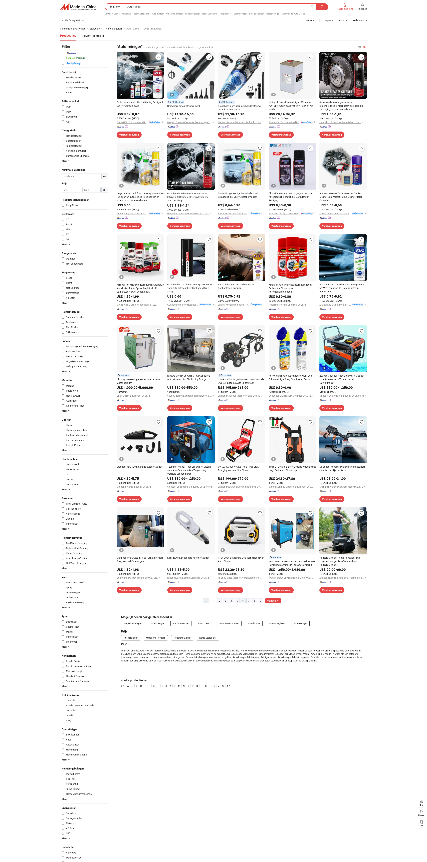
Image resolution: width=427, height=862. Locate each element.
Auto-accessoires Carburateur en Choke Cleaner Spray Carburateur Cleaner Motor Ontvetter (340, 197)
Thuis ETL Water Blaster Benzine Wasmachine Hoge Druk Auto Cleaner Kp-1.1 (292, 468)
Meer (124, 643)
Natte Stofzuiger (209, 13)
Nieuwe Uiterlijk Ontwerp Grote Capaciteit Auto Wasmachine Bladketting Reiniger (188, 377)
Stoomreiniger (240, 13)
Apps (341, 20)
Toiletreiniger (225, 13)
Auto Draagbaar (277, 623)
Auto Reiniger (158, 13)
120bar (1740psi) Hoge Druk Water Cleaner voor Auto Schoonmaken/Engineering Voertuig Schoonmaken (189, 470)
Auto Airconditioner (229, 623)
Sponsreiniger (157, 623)
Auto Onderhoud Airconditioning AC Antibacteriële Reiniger (236, 286)
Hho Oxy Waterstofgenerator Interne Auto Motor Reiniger (138, 381)
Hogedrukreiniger (141, 13)
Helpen (327, 20)
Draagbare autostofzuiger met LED (185, 106)
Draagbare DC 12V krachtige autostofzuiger (139, 466)
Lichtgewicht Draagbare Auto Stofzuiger (188, 557)
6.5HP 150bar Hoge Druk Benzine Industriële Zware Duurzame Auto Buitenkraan (241, 381)
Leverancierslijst (93, 36)
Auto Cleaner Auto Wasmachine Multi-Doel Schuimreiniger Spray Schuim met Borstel (290, 377)
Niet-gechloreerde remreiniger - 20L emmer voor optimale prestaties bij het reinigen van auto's (291, 106)
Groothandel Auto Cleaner (293, 13)
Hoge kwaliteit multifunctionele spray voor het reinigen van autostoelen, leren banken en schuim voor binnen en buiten (140, 197)
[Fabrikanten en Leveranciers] (78, 6)
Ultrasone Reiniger (174, 13)
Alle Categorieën (73, 20)
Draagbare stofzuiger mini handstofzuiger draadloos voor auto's (239, 107)
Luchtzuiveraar (181, 623)
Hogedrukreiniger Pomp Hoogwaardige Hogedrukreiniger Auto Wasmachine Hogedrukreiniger (339, 561)
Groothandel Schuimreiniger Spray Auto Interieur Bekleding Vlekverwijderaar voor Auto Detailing (188, 197)
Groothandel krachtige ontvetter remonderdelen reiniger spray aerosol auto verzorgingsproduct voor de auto (341, 106)
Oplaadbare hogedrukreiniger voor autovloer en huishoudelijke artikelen (342, 468)
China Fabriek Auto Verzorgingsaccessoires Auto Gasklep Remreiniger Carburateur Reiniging (291, 197)
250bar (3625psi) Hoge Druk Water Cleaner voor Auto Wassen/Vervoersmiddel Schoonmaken (341, 379)
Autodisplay (254, 623)
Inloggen (362, 8)
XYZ (229, 685)
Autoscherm (203, 623)
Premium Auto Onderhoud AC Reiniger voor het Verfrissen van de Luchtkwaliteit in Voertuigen (341, 288)
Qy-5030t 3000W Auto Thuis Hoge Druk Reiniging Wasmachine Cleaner (238, 468)
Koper (309, 20)
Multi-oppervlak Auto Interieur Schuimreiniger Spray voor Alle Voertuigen (140, 559)
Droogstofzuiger (256, 13)
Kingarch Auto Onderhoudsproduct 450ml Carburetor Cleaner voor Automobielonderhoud (290, 288)
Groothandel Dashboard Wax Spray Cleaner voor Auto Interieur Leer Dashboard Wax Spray (189, 288)
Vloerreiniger (300, 623)
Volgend (271, 600)
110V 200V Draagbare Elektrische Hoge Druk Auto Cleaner (241, 559)
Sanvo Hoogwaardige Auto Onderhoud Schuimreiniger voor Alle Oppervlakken (238, 195)
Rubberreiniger (272, 13)
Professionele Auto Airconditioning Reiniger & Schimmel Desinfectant (140, 104)
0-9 (122, 685)
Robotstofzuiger (192, 13)
